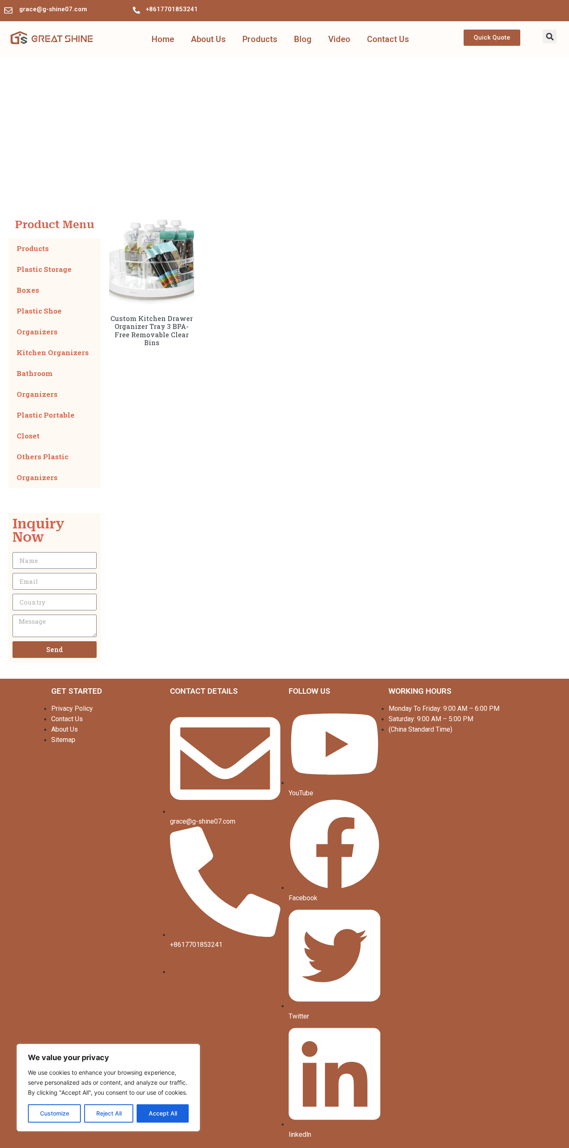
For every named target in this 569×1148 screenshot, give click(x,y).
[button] (550, 36)
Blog (303, 39)
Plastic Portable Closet (46, 425)
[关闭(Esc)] (560, 9)
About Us (208, 39)
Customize (54, 1113)
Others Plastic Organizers (42, 467)
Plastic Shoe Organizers (39, 321)
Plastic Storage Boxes (44, 279)
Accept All (163, 1113)
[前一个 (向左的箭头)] (14, 574)
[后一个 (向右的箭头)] (554, 574)
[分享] (541, 9)
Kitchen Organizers (53, 352)
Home (163, 39)
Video (339, 39)
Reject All (109, 1113)
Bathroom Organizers (37, 384)
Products (259, 39)
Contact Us (388, 39)
